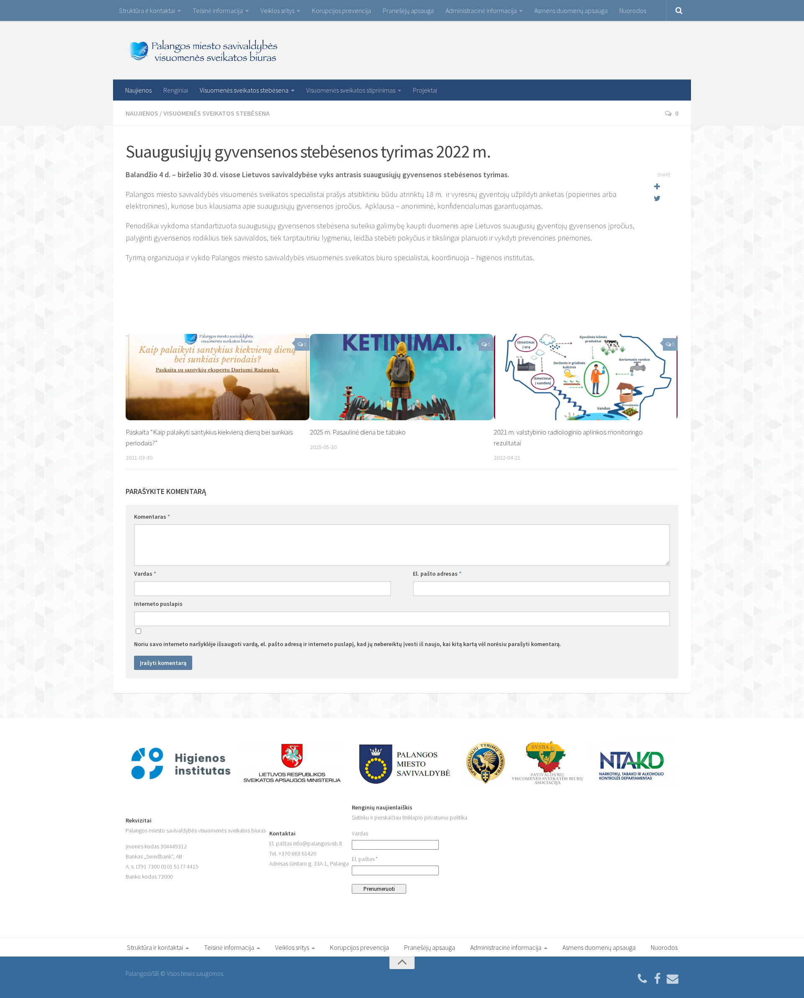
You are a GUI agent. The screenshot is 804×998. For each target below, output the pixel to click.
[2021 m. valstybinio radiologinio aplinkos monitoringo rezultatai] (586, 377)
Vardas (145, 573)
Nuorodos (632, 10)
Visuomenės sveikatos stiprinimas (350, 90)
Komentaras (152, 516)
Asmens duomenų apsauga (571, 10)
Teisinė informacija (218, 10)
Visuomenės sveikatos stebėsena (244, 90)
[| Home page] (202, 50)
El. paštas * (365, 859)
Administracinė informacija (481, 10)
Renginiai (175, 90)
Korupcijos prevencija (341, 10)
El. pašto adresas (437, 573)
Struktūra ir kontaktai (147, 10)
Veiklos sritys (277, 10)
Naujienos (138, 90)
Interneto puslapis (158, 604)
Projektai (425, 90)
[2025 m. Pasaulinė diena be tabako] (402, 377)
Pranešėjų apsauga (408, 10)
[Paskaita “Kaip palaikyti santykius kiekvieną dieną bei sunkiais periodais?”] (217, 377)
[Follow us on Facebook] (657, 979)
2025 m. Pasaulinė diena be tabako (358, 432)
